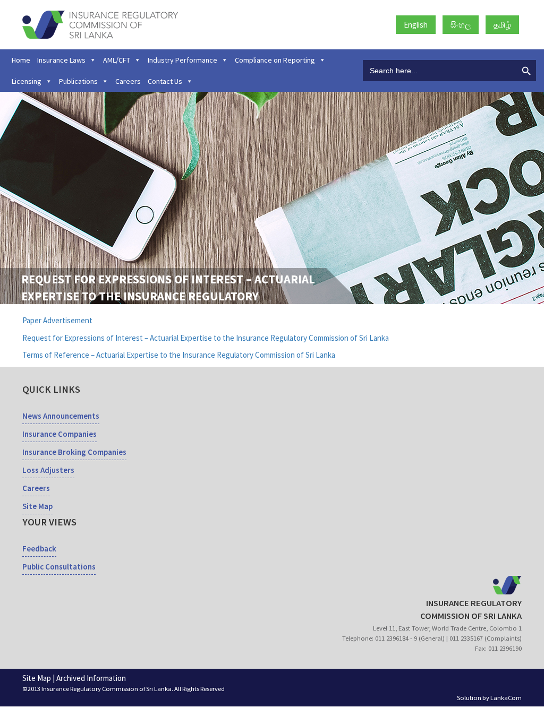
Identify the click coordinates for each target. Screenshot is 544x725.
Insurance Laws (61, 60)
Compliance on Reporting (275, 60)
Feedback (39, 548)
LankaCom (506, 698)
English (416, 25)
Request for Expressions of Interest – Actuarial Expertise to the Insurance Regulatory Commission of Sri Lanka (205, 338)
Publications (78, 81)
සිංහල (460, 25)
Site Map (37, 506)
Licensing (26, 81)
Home (21, 60)
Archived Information (91, 678)
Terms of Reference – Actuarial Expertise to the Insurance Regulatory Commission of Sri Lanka (178, 355)
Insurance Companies (59, 434)
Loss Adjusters (48, 470)
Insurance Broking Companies (74, 452)
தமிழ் (502, 25)
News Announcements (60, 416)
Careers (128, 81)
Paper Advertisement (57, 320)
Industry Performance (182, 60)
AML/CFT (116, 60)
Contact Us (165, 81)
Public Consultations (59, 567)
